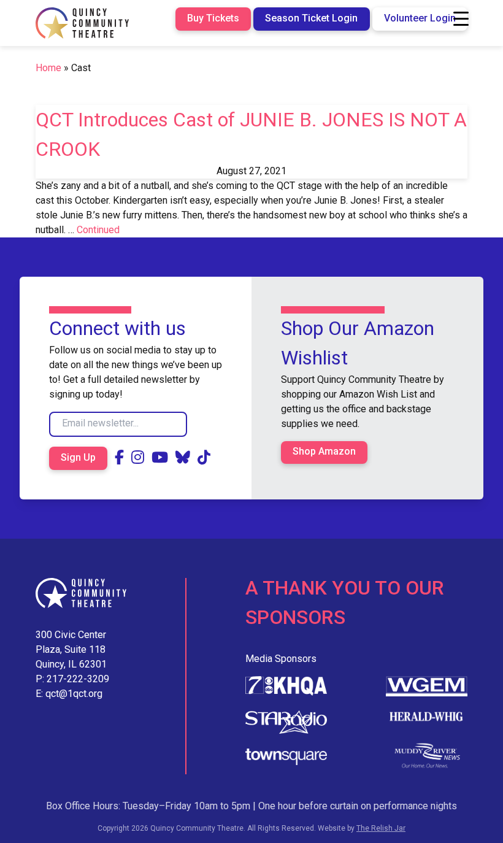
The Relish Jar (380, 828)
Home (48, 68)
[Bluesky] (182, 457)
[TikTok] (204, 457)
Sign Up (78, 457)
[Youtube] (160, 457)
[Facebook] (119, 457)
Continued (98, 230)
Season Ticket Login (311, 18)
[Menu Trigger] (461, 19)
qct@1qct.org (73, 693)
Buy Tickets (213, 18)
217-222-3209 (78, 679)
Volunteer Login (420, 18)
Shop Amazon (324, 451)
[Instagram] (137, 457)
